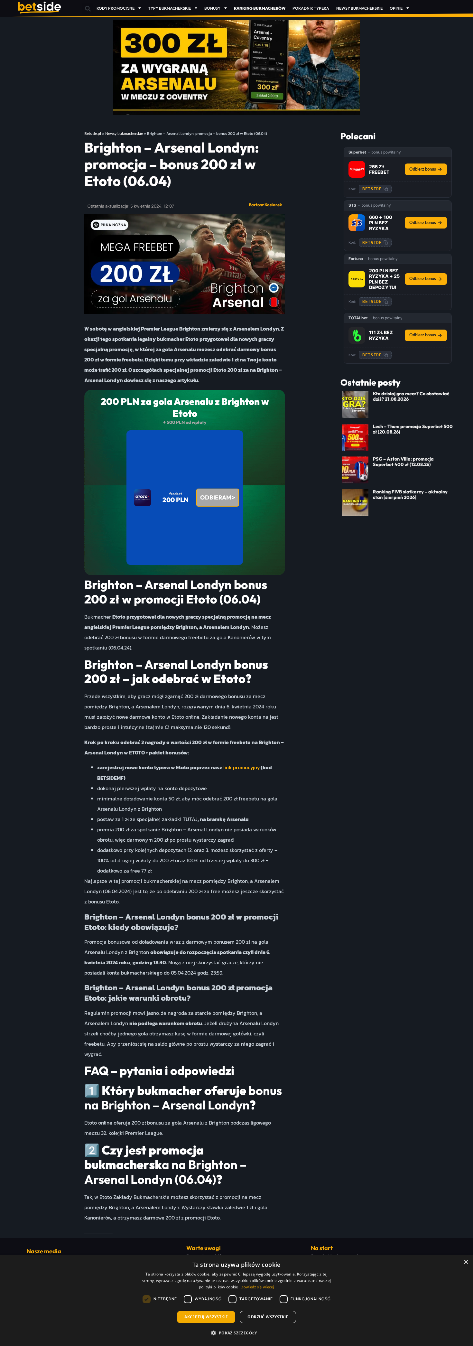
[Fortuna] (356, 279)
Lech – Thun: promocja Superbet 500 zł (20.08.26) (413, 429)
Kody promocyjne (115, 8)
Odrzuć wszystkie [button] (267, 1317)
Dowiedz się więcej (257, 1287)
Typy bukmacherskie (169, 8)
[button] (87, 8)
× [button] (465, 1262)
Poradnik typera (310, 8)
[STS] (356, 222)
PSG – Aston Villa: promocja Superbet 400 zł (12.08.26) (403, 461)
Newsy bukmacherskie (359, 8)
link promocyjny (241, 767)
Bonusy (212, 8)
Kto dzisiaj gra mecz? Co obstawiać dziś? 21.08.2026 (411, 396)
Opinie (396, 8)
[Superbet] (356, 169)
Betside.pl (92, 134)
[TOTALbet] (356, 335)
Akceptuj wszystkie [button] (206, 1317)
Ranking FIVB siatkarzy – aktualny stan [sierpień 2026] (410, 494)
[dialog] (236, 1300)
